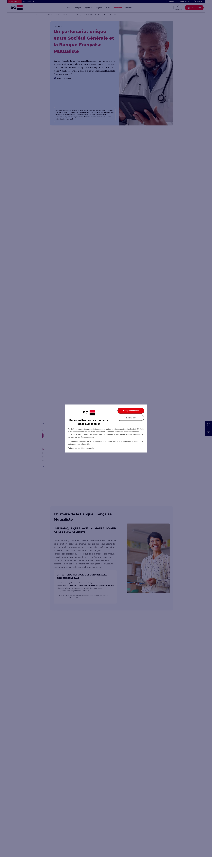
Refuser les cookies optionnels (81, 448)
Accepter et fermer (131, 411)
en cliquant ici (84, 444)
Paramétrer (130, 418)
